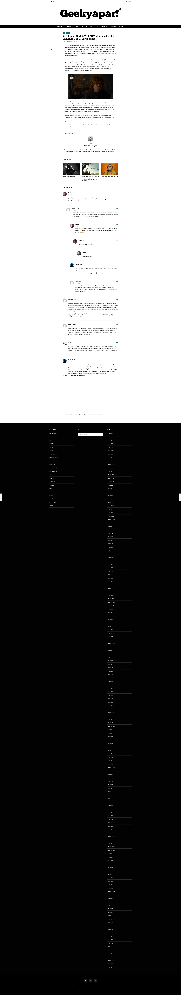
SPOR (51, 495)
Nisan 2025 (110, 488)
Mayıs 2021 (110, 650)
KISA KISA (52, 464)
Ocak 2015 (110, 912)
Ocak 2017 (110, 829)
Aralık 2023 (110, 543)
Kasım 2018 (111, 753)
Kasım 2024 (111, 505)
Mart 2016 (110, 864)
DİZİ (82, 26)
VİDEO (51, 505)
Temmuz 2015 (111, 891)
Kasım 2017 (111, 795)
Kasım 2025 (111, 464)
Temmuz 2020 (111, 685)
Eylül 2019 (110, 719)
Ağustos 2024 (111, 516)
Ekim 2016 (110, 840)
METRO (67, 32)
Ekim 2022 (110, 592)
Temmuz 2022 (111, 602)
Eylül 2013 (110, 967)
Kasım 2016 (111, 836)
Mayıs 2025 (110, 485)
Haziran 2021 (111, 647)
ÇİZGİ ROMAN (53, 433)
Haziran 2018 (111, 771)
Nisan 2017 (110, 819)
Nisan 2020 (110, 695)
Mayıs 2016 (110, 857)
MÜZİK (52, 485)
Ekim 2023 (110, 550)
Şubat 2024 (110, 536)
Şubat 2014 (110, 950)
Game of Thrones (68, 133)
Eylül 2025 (110, 471)
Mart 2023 (110, 574)
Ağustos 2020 (111, 681)
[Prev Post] (1, 497)
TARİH (51, 499)
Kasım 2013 (111, 960)
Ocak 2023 (110, 581)
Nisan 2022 (110, 612)
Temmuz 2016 (111, 850)
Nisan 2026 (110, 447)
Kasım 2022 (111, 588)
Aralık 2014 (110, 915)
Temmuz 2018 (111, 767)
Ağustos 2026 (111, 433)
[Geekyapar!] (90, 14)
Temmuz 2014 (111, 933)
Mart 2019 (110, 740)
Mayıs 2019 (110, 733)
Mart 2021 (110, 657)
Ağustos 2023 (111, 557)
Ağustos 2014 (111, 929)
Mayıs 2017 (110, 815)
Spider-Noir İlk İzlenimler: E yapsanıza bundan (69, 177)
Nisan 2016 (110, 860)
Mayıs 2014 (110, 939)
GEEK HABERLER (69, 26)
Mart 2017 (110, 822)
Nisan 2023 (110, 571)
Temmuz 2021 (111, 643)
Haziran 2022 (111, 605)
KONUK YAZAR (53, 471)
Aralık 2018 (110, 750)
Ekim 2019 (110, 716)
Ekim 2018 (110, 757)
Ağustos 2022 (111, 598)
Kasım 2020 (111, 671)
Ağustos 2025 (111, 474)
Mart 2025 (110, 492)
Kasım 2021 (111, 629)
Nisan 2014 (110, 943)
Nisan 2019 (110, 736)
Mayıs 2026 (110, 443)
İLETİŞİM (121, 26)
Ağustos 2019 (111, 722)
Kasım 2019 (111, 712)
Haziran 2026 (111, 440)
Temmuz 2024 (111, 519)
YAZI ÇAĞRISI (113, 26)
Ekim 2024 (110, 509)
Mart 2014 (110, 946)
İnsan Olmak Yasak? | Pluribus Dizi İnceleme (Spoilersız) (109, 177)
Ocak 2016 (110, 871)
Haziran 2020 (111, 688)
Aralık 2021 (110, 626)
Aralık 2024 (110, 502)
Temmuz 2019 (111, 726)
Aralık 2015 (110, 874)
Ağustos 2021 (111, 640)
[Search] (126, 1)
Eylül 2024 (110, 512)
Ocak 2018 (110, 788)
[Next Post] (180, 497)
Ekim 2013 (110, 964)
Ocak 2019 (110, 747)
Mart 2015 (110, 905)
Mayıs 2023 (110, 567)
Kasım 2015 (111, 877)
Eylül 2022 (110, 595)
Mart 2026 (110, 450)
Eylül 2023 (110, 554)
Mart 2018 (110, 781)
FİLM (77, 26)
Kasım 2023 (111, 547)
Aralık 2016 (110, 833)
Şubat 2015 (110, 908)
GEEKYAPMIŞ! (53, 461)
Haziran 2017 (111, 812)
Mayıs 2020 (110, 691)
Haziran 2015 (111, 895)
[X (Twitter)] (90, 981)
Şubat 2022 (110, 619)
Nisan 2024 (110, 530)
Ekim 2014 (110, 922)
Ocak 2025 (110, 499)
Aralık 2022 (110, 585)
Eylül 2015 (110, 884)
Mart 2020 (110, 698)
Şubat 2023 (110, 578)
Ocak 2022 (110, 623)
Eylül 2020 (110, 678)
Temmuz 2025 (111, 478)
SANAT (52, 492)
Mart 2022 (110, 616)
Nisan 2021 (110, 654)
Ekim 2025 (110, 468)
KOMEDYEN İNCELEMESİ (56, 468)
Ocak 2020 (110, 705)
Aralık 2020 (110, 667)
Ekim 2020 (110, 674)
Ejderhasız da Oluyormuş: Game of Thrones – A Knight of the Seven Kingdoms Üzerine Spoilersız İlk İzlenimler (90, 178)
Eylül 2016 (110, 843)
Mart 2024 (110, 533)
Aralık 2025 (110, 461)
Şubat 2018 (110, 784)
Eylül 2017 (110, 802)
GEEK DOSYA (89, 26)
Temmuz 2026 (111, 437)
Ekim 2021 (110, 633)
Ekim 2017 (110, 798)
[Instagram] (95, 981)
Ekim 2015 (110, 881)
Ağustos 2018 (111, 764)
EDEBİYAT (103, 26)
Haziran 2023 (111, 564)
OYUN (96, 26)
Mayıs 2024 (110, 526)
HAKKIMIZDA (59, 26)
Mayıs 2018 (110, 774)
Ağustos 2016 (111, 846)
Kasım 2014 (111, 919)
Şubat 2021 (110, 660)
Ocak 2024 (110, 540)
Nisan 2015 (110, 902)
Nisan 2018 (110, 778)
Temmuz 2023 (111, 561)
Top (91, 989)
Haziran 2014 (111, 936)
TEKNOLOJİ (53, 502)
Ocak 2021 (110, 664)
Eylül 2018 (110, 760)
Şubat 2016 (110, 867)
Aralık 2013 (110, 957)
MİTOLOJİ (52, 481)
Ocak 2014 (110, 953)
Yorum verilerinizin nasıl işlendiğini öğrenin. (96, 414)
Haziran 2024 (111, 523)
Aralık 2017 (110, 791)
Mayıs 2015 (110, 898)
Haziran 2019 (111, 729)
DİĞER (51, 437)
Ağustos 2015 (111, 888)
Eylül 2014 (110, 926)
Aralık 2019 (110, 709)
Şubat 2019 (110, 743)
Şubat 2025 (110, 495)
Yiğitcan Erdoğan (68, 41)
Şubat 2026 (110, 454)
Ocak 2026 (110, 457)
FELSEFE (52, 447)
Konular (52, 474)
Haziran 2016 (111, 853)
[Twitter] (51, 53)
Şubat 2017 (110, 826)
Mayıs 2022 (110, 609)
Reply (117, 192)
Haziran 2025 (111, 481)
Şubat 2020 (110, 702)
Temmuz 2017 (111, 809)
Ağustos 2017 (111, 805)
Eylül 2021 (110, 636)
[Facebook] (51, 49)
